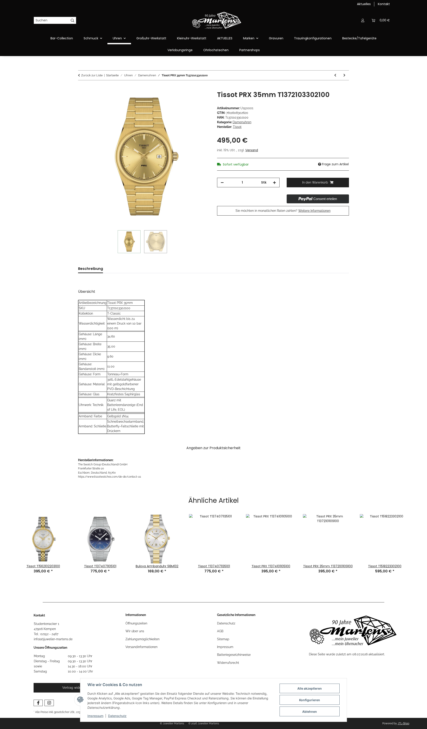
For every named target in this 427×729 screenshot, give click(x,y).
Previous (9, 538)
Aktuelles (364, 4)
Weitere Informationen (314, 210)
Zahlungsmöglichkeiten (142, 639)
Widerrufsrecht (228, 662)
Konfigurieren (309, 700)
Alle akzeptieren (309, 688)
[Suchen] (72, 20)
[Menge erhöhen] (274, 182)
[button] (362, 20)
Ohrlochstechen (216, 50)
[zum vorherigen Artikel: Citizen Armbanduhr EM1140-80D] (335, 75)
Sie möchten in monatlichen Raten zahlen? (283, 210)
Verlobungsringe (180, 50)
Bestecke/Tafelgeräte (359, 38)
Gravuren (276, 38)
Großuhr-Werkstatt (151, 38)
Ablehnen (309, 711)
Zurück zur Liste (92, 75)
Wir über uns (134, 631)
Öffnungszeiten (136, 623)
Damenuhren (242, 122)
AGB (220, 631)
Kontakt (384, 4)
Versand (251, 150)
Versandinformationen (141, 647)
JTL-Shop (403, 723)
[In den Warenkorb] (81, 88)
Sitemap (223, 639)
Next (417, 538)
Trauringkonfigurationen (313, 38)
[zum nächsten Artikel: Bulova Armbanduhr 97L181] (344, 75)
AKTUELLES (224, 38)
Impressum (95, 716)
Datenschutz (117, 716)
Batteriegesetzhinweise (234, 654)
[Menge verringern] (222, 182)
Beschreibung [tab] (90, 268)
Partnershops (249, 50)
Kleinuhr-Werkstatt (191, 38)
